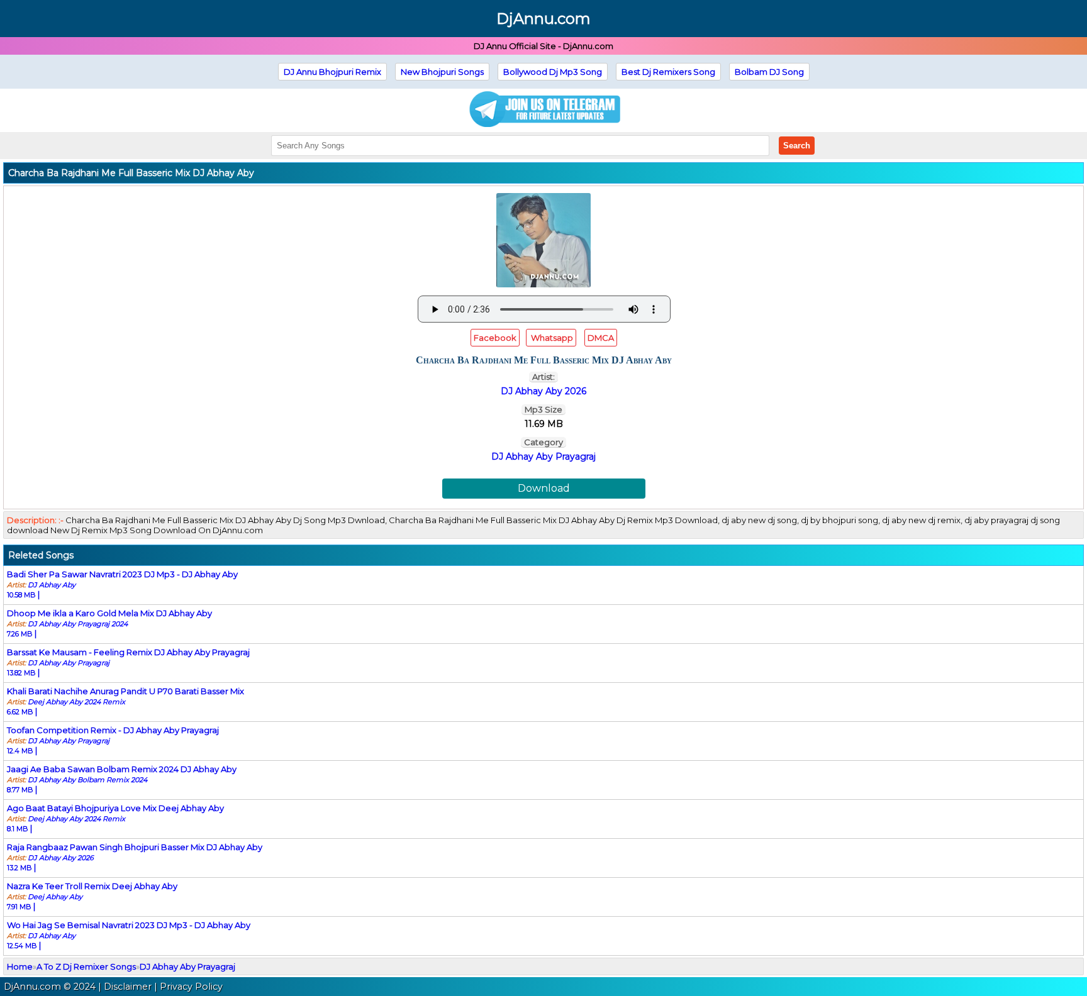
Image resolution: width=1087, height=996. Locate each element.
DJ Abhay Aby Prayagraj (543, 456)
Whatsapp (551, 338)
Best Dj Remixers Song (668, 72)
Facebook (495, 338)
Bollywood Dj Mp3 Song (552, 72)
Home (20, 966)
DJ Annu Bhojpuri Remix (332, 72)
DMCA (601, 338)
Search (796, 145)
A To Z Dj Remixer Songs (86, 966)
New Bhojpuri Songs (442, 72)
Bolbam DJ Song (769, 72)
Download (544, 488)
